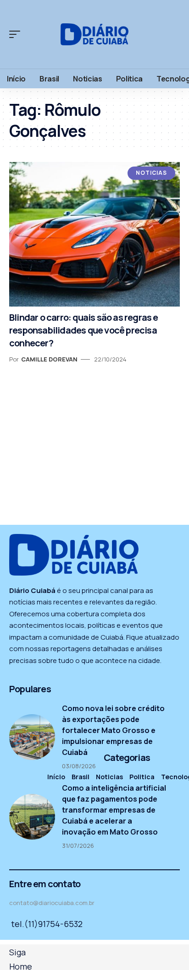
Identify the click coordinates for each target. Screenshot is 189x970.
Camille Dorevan (49, 359)
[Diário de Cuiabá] (95, 34)
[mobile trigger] (17, 34)
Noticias (151, 173)
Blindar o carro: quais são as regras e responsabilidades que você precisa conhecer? (83, 330)
